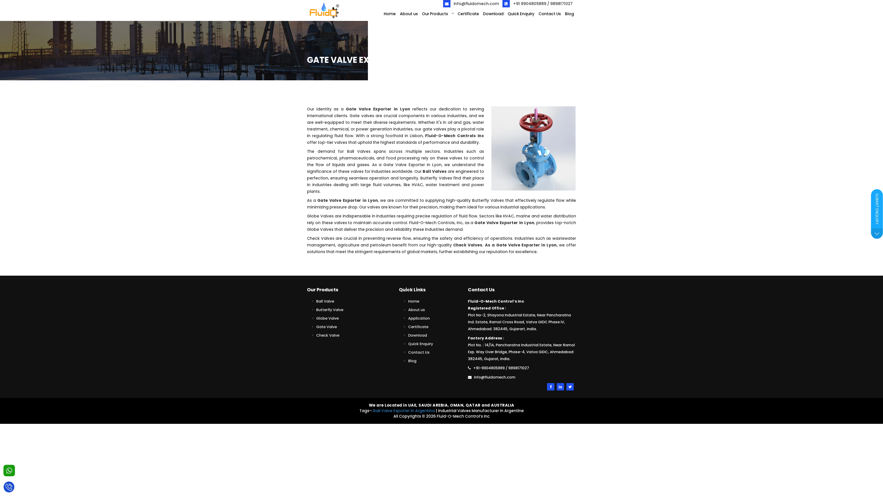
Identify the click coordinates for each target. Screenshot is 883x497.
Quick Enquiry (521, 14)
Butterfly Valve (329, 309)
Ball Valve (325, 301)
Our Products (435, 14)
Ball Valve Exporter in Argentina (404, 410)
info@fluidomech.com (476, 3)
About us (409, 14)
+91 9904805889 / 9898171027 (542, 3)
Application (419, 318)
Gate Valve (326, 326)
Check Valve (327, 335)
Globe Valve (327, 318)
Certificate (468, 14)
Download (493, 14)
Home (390, 14)
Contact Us (550, 14)
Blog (569, 14)
